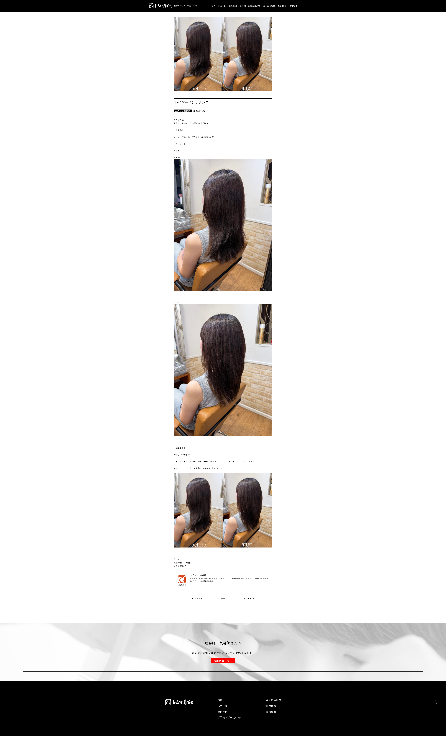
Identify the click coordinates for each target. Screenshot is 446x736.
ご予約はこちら (207, 581)
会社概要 (293, 6)
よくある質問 (269, 6)
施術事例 (233, 6)
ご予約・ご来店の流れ (250, 6)
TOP (213, 6)
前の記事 (199, 598)
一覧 (223, 598)
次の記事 (247, 598)
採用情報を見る (223, 661)
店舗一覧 (222, 6)
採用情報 (282, 6)
